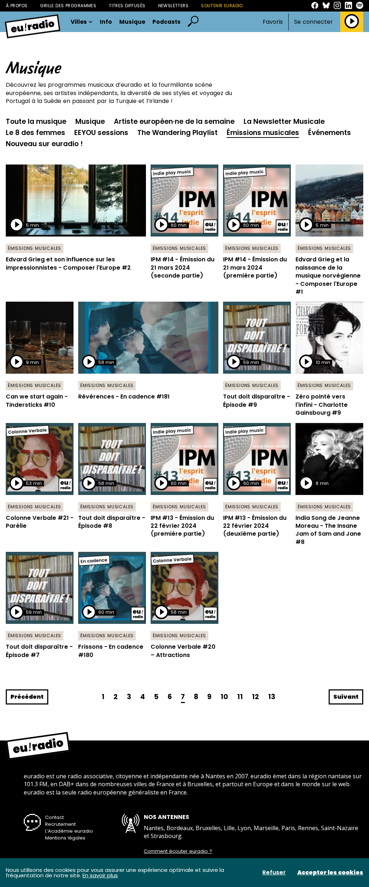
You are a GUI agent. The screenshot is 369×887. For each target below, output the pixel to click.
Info (106, 22)
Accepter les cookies (330, 872)
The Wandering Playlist (177, 132)
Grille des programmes (68, 6)
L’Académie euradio (69, 831)
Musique (132, 22)
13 (271, 697)
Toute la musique (36, 121)
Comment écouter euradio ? (178, 851)
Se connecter (313, 22)
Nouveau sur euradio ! (44, 143)
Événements (329, 132)
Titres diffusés (127, 6)
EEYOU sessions (101, 132)
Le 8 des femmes (35, 132)
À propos (16, 6)
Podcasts (166, 22)
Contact (54, 817)
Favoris (273, 22)
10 (224, 697)
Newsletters (173, 6)
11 (240, 697)
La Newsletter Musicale (284, 121)
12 (255, 697)
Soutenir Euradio (222, 6)
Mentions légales (65, 837)
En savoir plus (100, 875)
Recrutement (60, 824)
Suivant (346, 697)
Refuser (274, 872)
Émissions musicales (263, 132)
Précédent (27, 697)
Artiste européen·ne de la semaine (174, 121)
